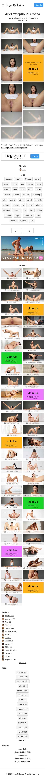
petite (37, 179)
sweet (29, 200)
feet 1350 (22, 699)
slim (4, 200)
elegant (39, 205)
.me (23, 755)
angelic (16, 205)
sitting (21, 200)
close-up (17, 210)
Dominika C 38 (10, 650)
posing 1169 (22, 727)
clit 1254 (22, 718)
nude (30, 189)
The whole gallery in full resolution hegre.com (22, 18)
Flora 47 (8, 637)
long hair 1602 (22, 672)
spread (30, 184)
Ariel (24, 169)
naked (38, 189)
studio (39, 184)
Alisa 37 (8, 656)
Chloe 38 (8, 647)
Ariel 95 (8, 622)
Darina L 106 (10, 619)
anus (22, 189)
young (30, 205)
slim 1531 (22, 686)
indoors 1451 (22, 695)
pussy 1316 (22, 704)
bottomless (28, 215)
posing (12, 200)
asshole (6, 205)
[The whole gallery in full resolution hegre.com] (33, 118)
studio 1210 (22, 722)
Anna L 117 (9, 616)
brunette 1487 (22, 690)
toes (31, 210)
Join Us (39, 5)
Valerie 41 (9, 644)
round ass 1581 (22, 681)
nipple (39, 210)
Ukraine (28, 179)
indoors (26, 194)
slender (16, 194)
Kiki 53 (7, 634)
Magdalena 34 (10, 659)
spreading (36, 194)
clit (25, 210)
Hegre (15, 5)
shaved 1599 (22, 677)
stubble (13, 221)
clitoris (7, 194)
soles (38, 215)
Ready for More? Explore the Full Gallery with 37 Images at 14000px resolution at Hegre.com (22, 146)
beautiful (39, 200)
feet (22, 184)
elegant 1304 (22, 709)
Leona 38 (8, 653)
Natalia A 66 (9, 628)
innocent (6, 210)
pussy (15, 184)
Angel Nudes (22, 749)
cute (15, 189)
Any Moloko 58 (10, 631)
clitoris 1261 (22, 713)
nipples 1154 (22, 736)
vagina (17, 215)
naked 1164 (22, 732)
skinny (6, 184)
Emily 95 (8, 625)
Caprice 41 (9, 641)
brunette (9, 179)
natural (7, 189)
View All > (22, 662)
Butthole (23, 221)
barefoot (8, 215)
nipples (18, 179)
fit (23, 205)
